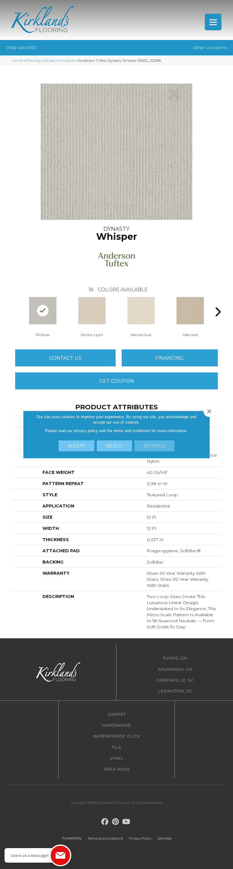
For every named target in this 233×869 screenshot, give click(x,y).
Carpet (50, 60)
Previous (15, 312)
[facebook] (105, 822)
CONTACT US (65, 358)
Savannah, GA (175, 669)
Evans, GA (175, 658)
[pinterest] (115, 822)
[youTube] (126, 822)
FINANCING (169, 358)
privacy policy (86, 430)
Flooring (33, 60)
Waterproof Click (116, 736)
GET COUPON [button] (116, 381)
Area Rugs (116, 769)
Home (17, 60)
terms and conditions (131, 430)
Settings (154, 446)
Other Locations (210, 47)
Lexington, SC (175, 691)
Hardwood (116, 725)
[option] (42, 316)
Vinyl (116, 758)
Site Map (164, 838)
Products (67, 60)
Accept (76, 446)
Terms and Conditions (105, 838)
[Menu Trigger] (213, 22)
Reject (114, 446)
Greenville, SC (175, 680)
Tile (116, 747)
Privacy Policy (140, 838)
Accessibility (72, 838)
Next (217, 312)
